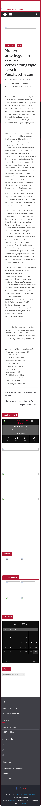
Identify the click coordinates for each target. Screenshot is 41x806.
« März (6, 661)
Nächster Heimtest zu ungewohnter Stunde (20, 394)
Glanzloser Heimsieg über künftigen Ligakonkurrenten (20, 403)
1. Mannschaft (10, 45)
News (19, 45)
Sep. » (35, 661)
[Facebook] (3, 745)
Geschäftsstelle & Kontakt (12, 768)
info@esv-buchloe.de (10, 714)
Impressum (6, 773)
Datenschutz (7, 778)
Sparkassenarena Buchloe (20, 430)
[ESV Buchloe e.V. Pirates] (12, 9)
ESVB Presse (26, 79)
